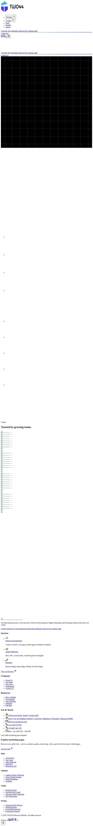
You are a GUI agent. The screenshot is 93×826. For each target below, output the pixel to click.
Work (7, 23)
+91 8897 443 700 (14, 728)
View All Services (7, 671)
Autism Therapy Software (14, 775)
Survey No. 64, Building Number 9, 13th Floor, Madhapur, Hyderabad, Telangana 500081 (40, 719)
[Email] (2, 37)
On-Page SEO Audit (12, 792)
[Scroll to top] (3, 823)
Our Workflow (10, 701)
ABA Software (10, 762)
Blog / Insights (10, 697)
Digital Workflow (11, 779)
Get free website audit (29, 31)
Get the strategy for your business (13, 629)
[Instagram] (12, 820)
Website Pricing (11, 807)
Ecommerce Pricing (12, 811)
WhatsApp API (10, 766)
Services (9, 17)
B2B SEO (9, 764)
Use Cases (9, 684)
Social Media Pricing (12, 809)
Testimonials (9, 686)
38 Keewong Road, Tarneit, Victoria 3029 (23, 715)
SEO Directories (11, 796)
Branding (8, 663)
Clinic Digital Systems (13, 777)
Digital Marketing (11, 652)
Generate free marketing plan (11, 31)
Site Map (8, 705)
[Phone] (5, 37)
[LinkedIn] (10, 820)
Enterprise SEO (11, 790)
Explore (8, 21)
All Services (9, 758)
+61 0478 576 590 (14, 725)
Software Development (13, 641)
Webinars (8, 703)
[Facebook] (15, 820)
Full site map (5, 749)
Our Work (9, 682)
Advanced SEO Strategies (14, 794)
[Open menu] (8, 36)
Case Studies (10, 699)
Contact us (5, 33)
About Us (8, 680)
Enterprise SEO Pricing (13, 805)
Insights (8, 25)
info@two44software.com (17, 722)
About (7, 27)
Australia (8, 781)
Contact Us (9, 688)
